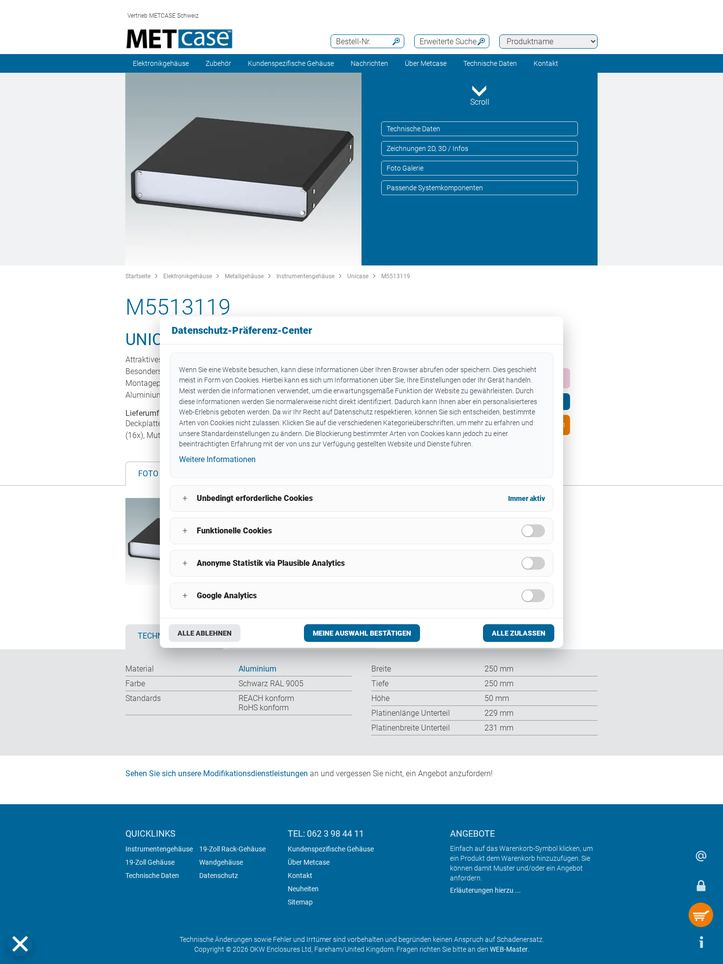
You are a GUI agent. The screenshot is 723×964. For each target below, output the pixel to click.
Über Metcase (309, 862)
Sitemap (300, 902)
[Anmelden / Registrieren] (701, 885)
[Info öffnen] (701, 942)
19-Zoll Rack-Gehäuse (232, 849)
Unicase (357, 276)
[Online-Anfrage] (701, 856)
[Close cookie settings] (20, 944)
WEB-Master (509, 949)
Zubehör (218, 63)
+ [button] (184, 498)
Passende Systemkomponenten (435, 188)
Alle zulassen (518, 633)
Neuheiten (303, 889)
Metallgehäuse (244, 276)
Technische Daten (490, 63)
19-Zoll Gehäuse (150, 862)
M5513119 (395, 276)
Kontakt (300, 875)
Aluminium (257, 668)
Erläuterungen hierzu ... (485, 890)
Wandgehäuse (221, 862)
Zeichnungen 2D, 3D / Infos (427, 148)
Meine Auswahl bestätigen (362, 633)
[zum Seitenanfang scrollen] (671, 942)
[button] (20, 944)
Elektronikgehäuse (161, 63)
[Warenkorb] (701, 915)
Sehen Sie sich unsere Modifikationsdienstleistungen (216, 773)
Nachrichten (369, 63)
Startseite (138, 276)
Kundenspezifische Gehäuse (291, 63)
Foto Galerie (405, 168)
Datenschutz (218, 875)
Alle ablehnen (205, 633)
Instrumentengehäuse (305, 276)
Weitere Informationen (217, 459)
